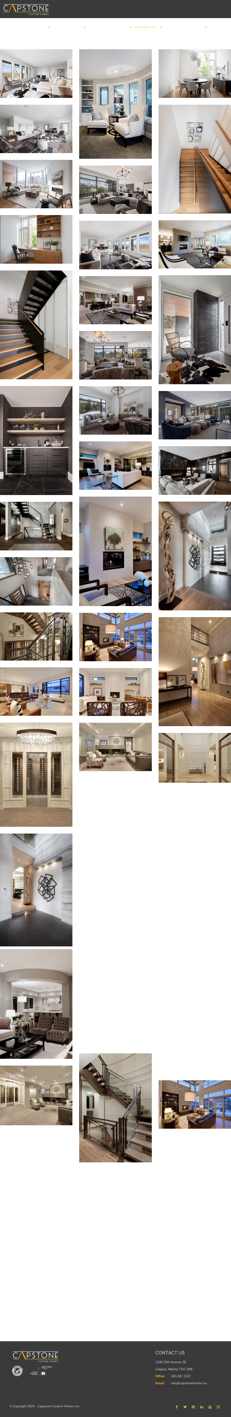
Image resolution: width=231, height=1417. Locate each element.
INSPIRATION (145, 27)
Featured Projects (183, 27)
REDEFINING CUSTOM (107, 27)
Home (40, 27)
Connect (218, 27)
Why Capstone (67, 27)
